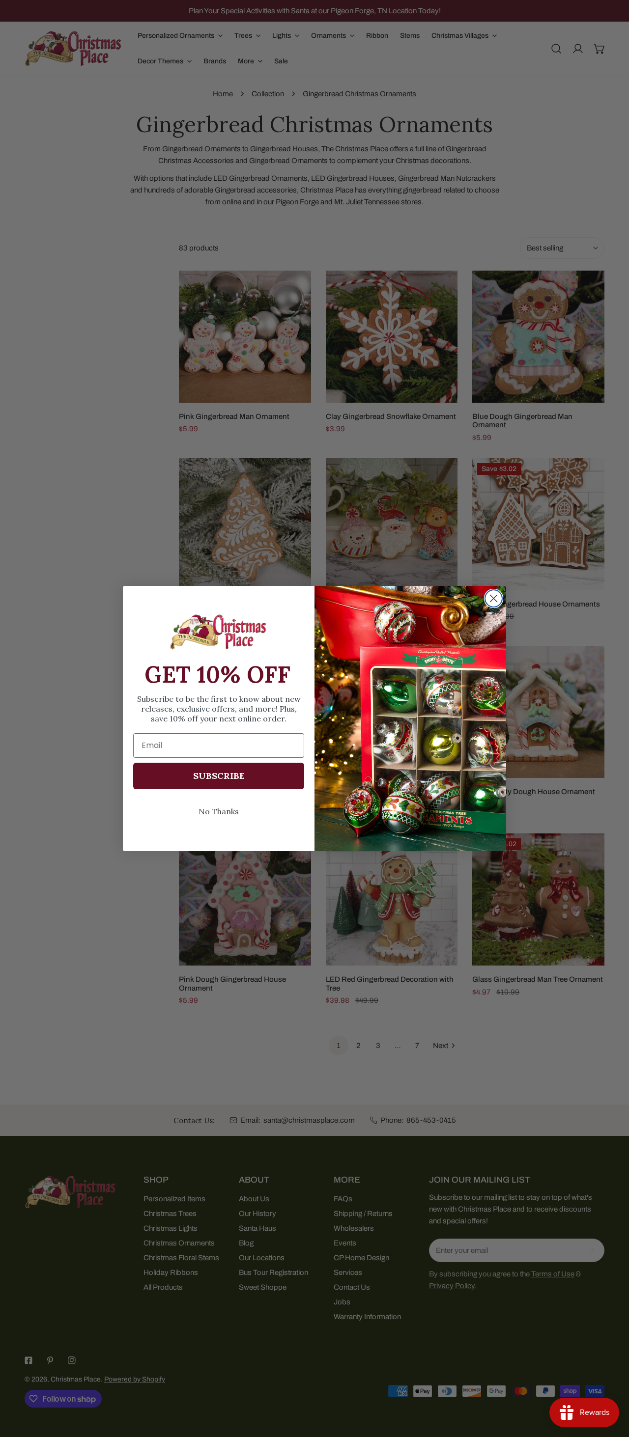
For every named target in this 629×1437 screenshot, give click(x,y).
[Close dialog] (493, 598)
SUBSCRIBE (219, 775)
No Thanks (219, 811)
